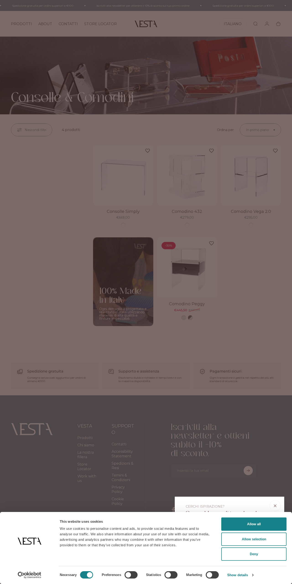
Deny (254, 554)
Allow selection (254, 539)
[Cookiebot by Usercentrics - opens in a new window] (30, 575)
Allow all (254, 524)
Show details (237, 575)
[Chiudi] (275, 505)
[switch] (131, 575)
